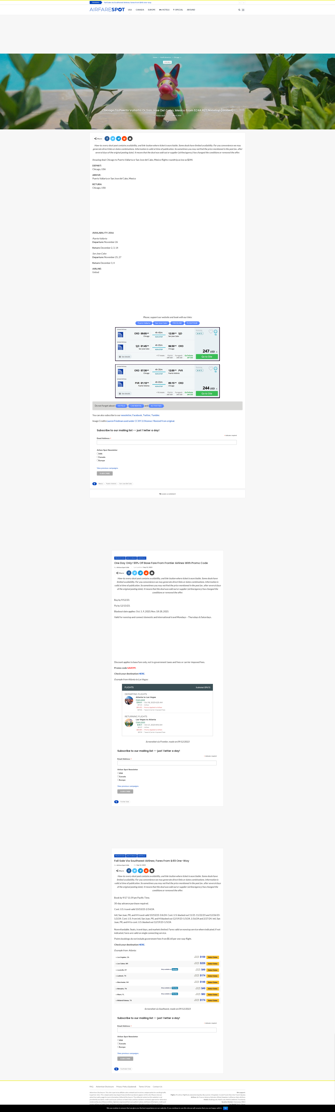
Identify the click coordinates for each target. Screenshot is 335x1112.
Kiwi (230, 1095)
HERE (141, 673)
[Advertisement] (167, 34)
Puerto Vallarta (111, 484)
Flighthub (186, 1095)
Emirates (213, 1097)
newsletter (126, 415)
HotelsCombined (231, 1099)
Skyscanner (206, 1095)
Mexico (101, 484)
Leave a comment (168, 494)
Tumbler (155, 415)
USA (130, 9)
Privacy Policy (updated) (126, 1086)
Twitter (146, 415)
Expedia (199, 1095)
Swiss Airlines (240, 1097)
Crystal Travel (223, 1095)
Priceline (179, 1095)
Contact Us (157, 1086)
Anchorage (131, 558)
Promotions (120, 558)
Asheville (141, 558)
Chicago (167, 62)
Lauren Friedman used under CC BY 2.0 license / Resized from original (140, 421)
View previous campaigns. (107, 468)
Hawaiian (225, 1097)
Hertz (239, 1104)
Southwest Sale (125, 1069)
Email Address (104, 438)
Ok (226, 1108)
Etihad (219, 1097)
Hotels (165, 9)
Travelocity (241, 1099)
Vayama (242, 1095)
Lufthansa (231, 1097)
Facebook (137, 415)
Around (191, 9)
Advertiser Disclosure (105, 1086)
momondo (192, 1095)
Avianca (207, 1097)
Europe (151, 9)
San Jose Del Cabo (125, 484)
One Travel (236, 1095)
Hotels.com (221, 1099)
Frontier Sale (124, 802)
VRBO (243, 1102)
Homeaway (237, 1102)
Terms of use (144, 1086)
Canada (140, 9)
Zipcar (243, 1104)
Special (179, 9)
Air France (200, 1097)
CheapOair (214, 1095)
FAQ (91, 1086)
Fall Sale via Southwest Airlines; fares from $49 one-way (127, 2)
